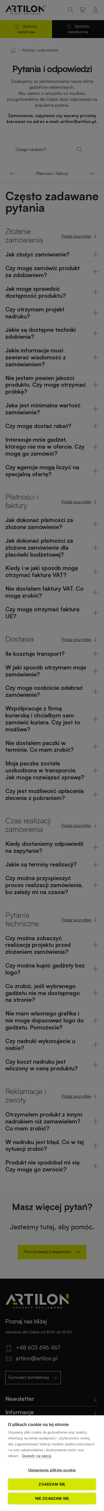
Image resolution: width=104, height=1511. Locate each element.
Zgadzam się (52, 1484)
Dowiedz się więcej (36, 1456)
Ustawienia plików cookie (52, 1470)
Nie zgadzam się (52, 1499)
